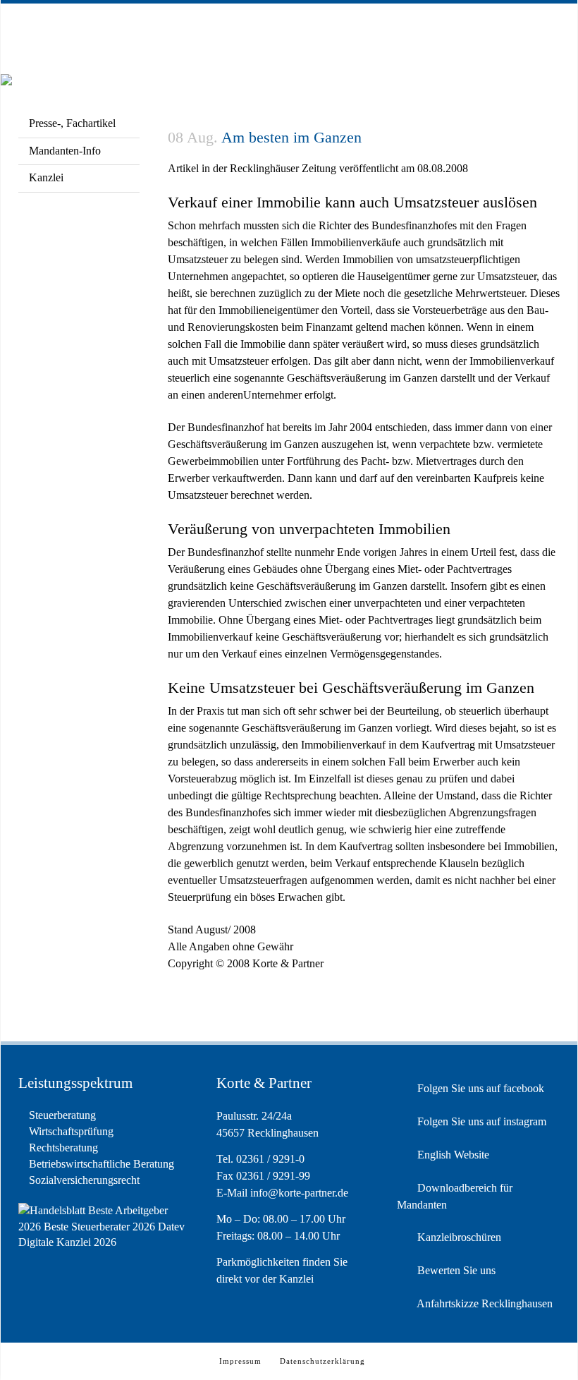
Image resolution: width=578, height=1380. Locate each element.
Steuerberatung (62, 1115)
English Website (451, 1155)
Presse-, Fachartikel (72, 123)
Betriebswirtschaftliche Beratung (101, 1164)
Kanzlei (46, 177)
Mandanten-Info (65, 151)
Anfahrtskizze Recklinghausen (483, 1303)
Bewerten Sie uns (455, 1270)
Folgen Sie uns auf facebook (479, 1088)
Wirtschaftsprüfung (71, 1131)
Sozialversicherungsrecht (84, 1180)
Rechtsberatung (63, 1148)
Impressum (240, 1361)
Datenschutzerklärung (322, 1361)
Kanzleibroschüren (457, 1237)
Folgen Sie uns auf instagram (480, 1121)
